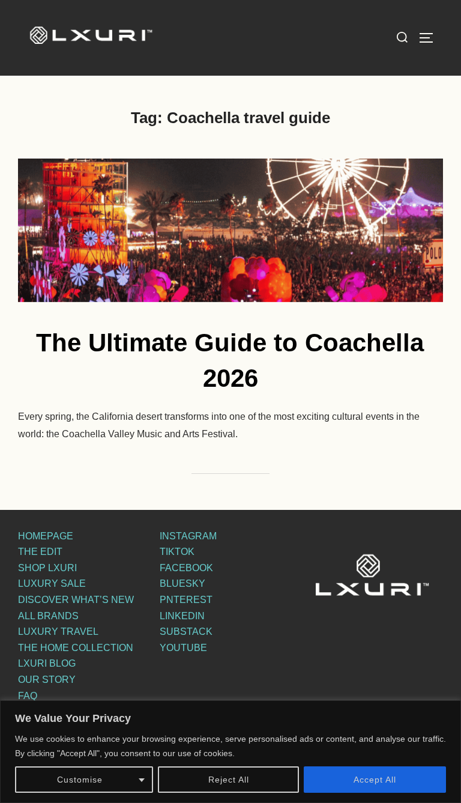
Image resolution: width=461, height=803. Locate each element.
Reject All (228, 779)
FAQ (27, 696)
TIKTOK (177, 552)
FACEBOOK (186, 568)
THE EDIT (40, 552)
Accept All (375, 779)
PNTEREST (186, 600)
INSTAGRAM (188, 536)
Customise (80, 779)
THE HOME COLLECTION (75, 648)
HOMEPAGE (45, 536)
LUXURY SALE (52, 583)
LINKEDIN (182, 616)
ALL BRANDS (48, 616)
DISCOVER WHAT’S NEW (76, 600)
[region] (230, 751)
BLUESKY (182, 583)
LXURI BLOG (47, 663)
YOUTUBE (183, 648)
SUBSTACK (186, 631)
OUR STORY (47, 679)
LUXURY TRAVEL (58, 631)
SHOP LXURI (47, 568)
